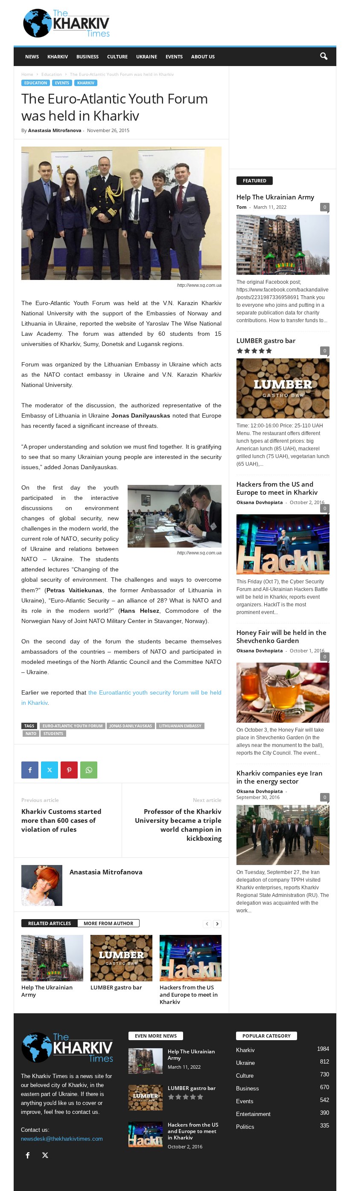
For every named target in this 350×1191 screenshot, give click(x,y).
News (32, 56)
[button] (323, 56)
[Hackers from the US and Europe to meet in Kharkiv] (191, 958)
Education (51, 74)
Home (27, 74)
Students (53, 733)
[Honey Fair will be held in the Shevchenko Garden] (283, 690)
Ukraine (146, 56)
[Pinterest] (69, 770)
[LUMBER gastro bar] (121, 958)
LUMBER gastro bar (116, 987)
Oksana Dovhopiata (259, 502)
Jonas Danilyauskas (131, 726)
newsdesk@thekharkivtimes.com (62, 1139)
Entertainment (253, 1114)
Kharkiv (57, 56)
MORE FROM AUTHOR (108, 923)
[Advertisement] (228, 23)
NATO (31, 733)
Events (174, 56)
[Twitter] (49, 770)
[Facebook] (29, 770)
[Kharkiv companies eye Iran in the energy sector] (283, 835)
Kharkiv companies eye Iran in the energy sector (279, 777)
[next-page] (217, 923)
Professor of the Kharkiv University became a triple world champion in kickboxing (178, 824)
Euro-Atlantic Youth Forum (72, 726)
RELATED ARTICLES (49, 923)
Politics (245, 1127)
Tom (241, 207)
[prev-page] (207, 923)
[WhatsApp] (88, 770)
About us (203, 56)
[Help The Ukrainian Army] (52, 958)
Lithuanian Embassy (180, 726)
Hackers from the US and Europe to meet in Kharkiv (189, 994)
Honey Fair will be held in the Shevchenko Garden (281, 636)
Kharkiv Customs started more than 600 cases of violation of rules (61, 820)
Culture (117, 56)
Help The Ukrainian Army (47, 990)
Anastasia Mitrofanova (55, 130)
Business (87, 56)
